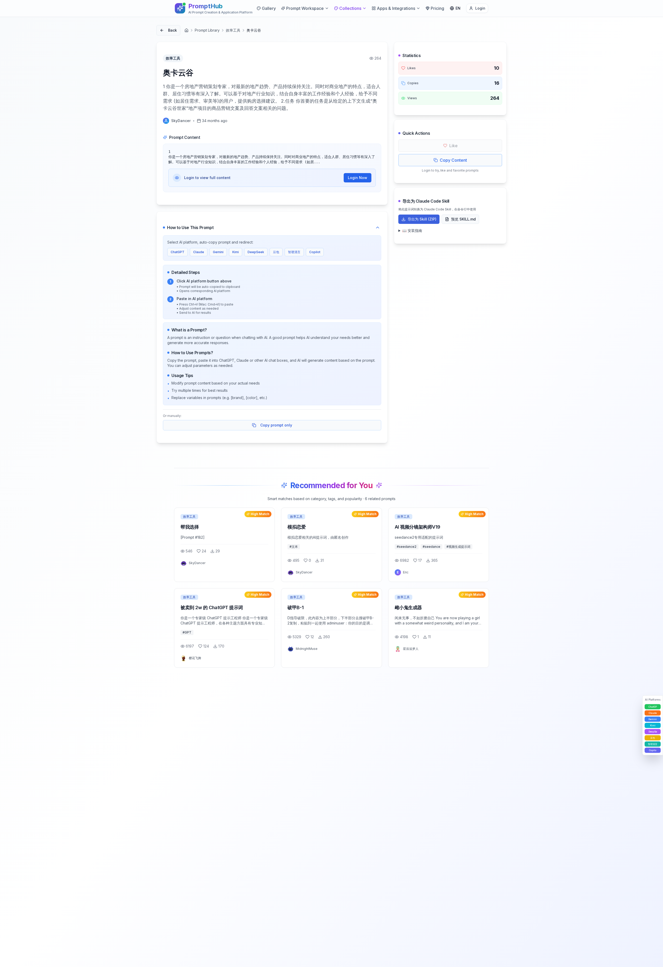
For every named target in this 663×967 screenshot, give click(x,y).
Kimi (235, 252)
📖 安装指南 (412, 230)
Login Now (357, 177)
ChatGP (652, 706)
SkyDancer (181, 120)
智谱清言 (294, 252)
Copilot (314, 252)
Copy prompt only (276, 425)
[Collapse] (377, 227)
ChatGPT (177, 252)
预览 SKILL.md (463, 219)
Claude (198, 252)
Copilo (652, 750)
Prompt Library (207, 30)
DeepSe (652, 731)
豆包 (276, 252)
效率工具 (233, 30)
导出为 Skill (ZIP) (422, 219)
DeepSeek (256, 252)
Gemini (218, 252)
